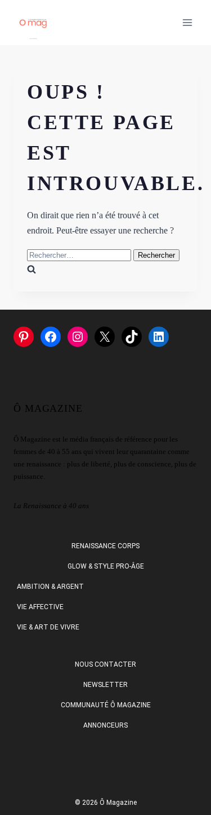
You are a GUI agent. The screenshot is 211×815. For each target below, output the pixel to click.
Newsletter (105, 685)
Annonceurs (105, 725)
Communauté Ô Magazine (106, 705)
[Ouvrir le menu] (187, 22)
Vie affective (40, 607)
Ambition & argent (50, 587)
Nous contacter (105, 664)
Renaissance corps (105, 546)
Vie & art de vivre (48, 627)
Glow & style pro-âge (106, 566)
